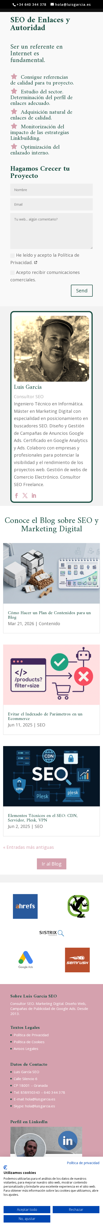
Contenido (49, 623)
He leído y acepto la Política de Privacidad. (44, 258)
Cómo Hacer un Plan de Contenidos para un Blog (49, 615)
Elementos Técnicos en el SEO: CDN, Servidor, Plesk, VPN (43, 818)
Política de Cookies (29, 1041)
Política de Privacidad (31, 1034)
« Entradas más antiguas (28, 847)
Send (81, 290)
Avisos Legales (26, 1048)
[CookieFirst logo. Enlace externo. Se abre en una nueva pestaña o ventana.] (5, 1167)
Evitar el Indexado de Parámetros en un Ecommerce (45, 716)
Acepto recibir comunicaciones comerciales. (45, 276)
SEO (41, 725)
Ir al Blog (52, 864)
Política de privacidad (83, 1163)
